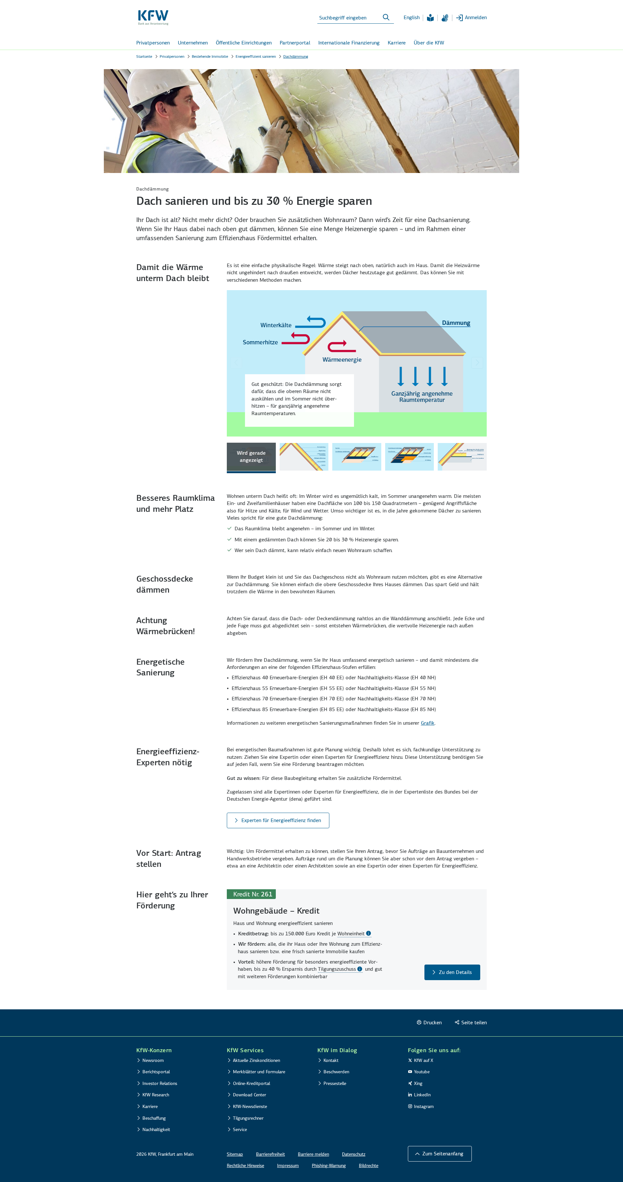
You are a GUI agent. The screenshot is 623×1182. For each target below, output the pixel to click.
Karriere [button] (397, 42)
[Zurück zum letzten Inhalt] (236, 363)
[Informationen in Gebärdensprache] (445, 18)
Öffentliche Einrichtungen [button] (244, 42)
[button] (440, 1154)
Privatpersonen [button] (153, 42)
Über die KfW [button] (429, 42)
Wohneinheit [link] (351, 933)
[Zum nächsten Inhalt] (477, 363)
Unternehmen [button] (193, 42)
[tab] (251, 458)
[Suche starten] (386, 17)
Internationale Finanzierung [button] (349, 42)
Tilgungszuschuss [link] (337, 969)
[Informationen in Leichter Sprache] (430, 18)
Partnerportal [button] (295, 42)
